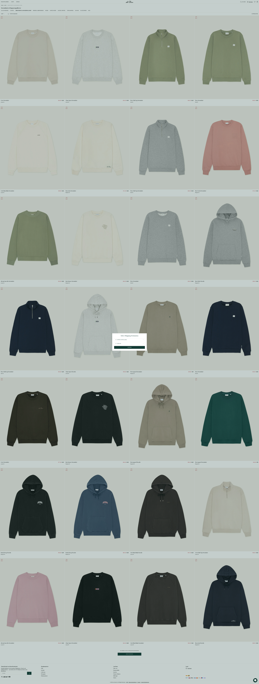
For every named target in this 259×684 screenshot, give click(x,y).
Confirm (129, 347)
